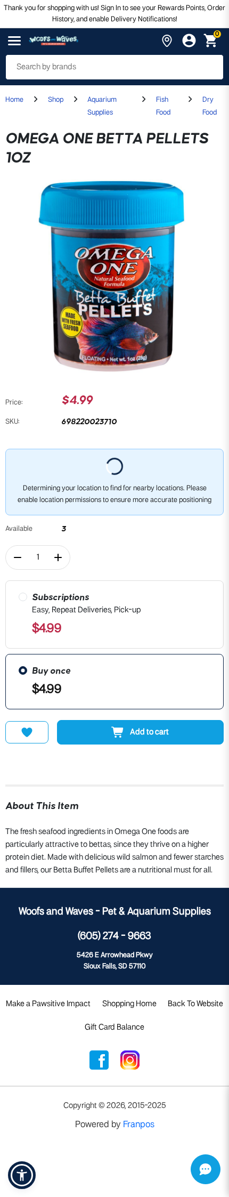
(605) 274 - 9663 (114, 936)
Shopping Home (129, 1004)
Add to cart (149, 732)
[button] (22, 1175)
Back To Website (195, 1004)
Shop (55, 99)
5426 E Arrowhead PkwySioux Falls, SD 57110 (115, 961)
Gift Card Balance (114, 1027)
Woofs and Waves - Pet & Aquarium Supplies (115, 912)
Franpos (138, 1124)
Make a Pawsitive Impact (48, 1004)
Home (14, 99)
